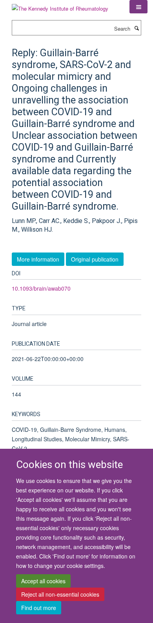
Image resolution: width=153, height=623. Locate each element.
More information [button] (38, 259)
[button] (138, 6)
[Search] (136, 28)
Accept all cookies (43, 581)
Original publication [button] (94, 259)
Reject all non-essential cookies (60, 594)
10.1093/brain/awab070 (41, 288)
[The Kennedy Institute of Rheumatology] (60, 5)
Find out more (38, 608)
